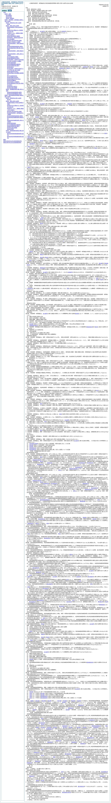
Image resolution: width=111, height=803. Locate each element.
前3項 (41, 223)
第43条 (94, 519)
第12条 (31, 445)
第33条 (79, 700)
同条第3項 (49, 742)
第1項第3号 (50, 584)
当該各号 (64, 31)
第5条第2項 (30, 523)
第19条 (31, 446)
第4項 (46, 257)
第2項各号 (32, 143)
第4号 (101, 279)
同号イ (60, 470)
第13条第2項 (78, 467)
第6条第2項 (40, 464)
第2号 (106, 601)
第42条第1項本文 (66, 792)
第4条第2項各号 (33, 325)
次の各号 (42, 31)
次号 (97, 279)
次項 (43, 573)
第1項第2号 (91, 576)
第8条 (31, 700)
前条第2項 (42, 267)
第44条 (31, 691)
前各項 (41, 254)
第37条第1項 (81, 786)
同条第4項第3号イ (73, 468)
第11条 (63, 702)
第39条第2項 (49, 728)
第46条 (84, 517)
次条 (30, 693)
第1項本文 (69, 601)
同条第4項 (74, 742)
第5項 (83, 120)
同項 (30, 260)
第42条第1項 (41, 519)
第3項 (41, 257)
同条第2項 (70, 708)
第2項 (41, 140)
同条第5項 (82, 743)
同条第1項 (80, 705)
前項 (63, 120)
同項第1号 (100, 601)
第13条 (64, 117)
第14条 (37, 700)
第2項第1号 (30, 137)
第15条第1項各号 (33, 443)
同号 (68, 288)
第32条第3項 (32, 449)
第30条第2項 (32, 448)
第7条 (42, 780)
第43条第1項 (90, 737)
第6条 (37, 780)
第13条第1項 (104, 771)
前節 (93, 726)
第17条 (59, 700)
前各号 (31, 251)
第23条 (73, 700)
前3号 (30, 631)
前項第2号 (30, 288)
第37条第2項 (32, 601)
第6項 (37, 523)
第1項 (51, 140)
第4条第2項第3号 (37, 460)
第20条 (37, 117)
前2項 (28, 167)
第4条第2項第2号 (37, 480)
